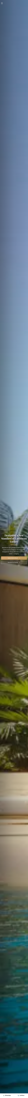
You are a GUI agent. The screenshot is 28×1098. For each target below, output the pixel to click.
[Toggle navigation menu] (2, 3)
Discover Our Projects (13, 562)
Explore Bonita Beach (13, 558)
